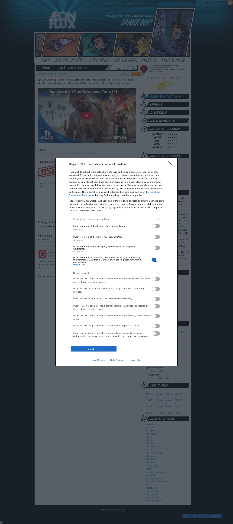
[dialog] (116, 262)
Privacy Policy (134, 360)
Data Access (116, 360)
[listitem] (116, 219)
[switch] (156, 226)
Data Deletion (98, 360)
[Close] (171, 164)
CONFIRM (94, 349)
